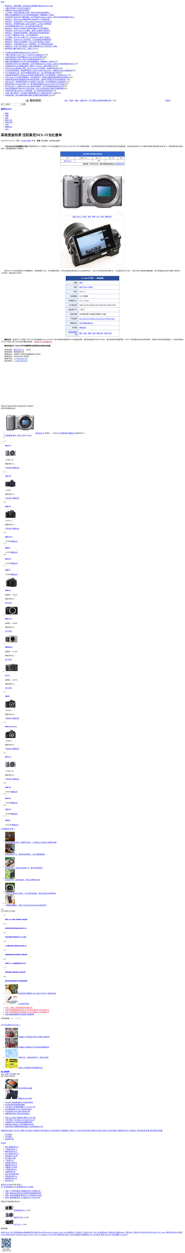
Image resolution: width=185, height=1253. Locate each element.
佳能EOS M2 (8, 618)
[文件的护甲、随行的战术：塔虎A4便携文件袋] (10, 878)
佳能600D (7, 547)
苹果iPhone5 (120, 1232)
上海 (6, 1074)
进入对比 (8, 603)
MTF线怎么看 (10, 1158)
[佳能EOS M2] (11, 615)
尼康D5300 (8, 590)
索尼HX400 (8, 558)
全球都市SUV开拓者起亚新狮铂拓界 (19, 1122)
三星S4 (85, 1232)
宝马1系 (80, 1130)
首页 (66, 100)
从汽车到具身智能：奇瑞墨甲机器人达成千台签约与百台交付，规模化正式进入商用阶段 (38, 70)
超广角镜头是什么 (12, 1154)
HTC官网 (14, 1232)
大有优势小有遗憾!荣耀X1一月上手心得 (20, 1107)
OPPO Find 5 (5, 1232)
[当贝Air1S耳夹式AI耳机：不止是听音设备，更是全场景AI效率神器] (10, 892)
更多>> (12, 829)
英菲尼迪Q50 (56, 1130)
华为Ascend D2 (47, 1232)
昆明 (7, 1197)
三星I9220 (136, 1232)
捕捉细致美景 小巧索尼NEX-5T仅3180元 (25, 1197)
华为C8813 (153, 1232)
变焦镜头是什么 (11, 1176)
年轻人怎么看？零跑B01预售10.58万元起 (20, 1118)
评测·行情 (9, 122)
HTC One (63, 1232)
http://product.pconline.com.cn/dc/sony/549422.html (97, 319)
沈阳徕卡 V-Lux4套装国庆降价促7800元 (15, 963)
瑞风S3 (115, 1130)
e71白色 (71, 1235)
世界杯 (167, 100)
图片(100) (8, 120)
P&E (55, 1235)
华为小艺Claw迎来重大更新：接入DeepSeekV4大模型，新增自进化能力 (32, 68)
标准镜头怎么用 (11, 1156)
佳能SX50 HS (8, 536)
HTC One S (34, 1235)
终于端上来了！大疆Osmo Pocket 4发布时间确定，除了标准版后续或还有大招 (34, 86)
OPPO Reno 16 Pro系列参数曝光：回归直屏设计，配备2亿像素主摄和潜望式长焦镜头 (37, 77)
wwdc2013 (124, 1235)
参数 (7, 115)
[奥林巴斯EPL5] (11, 643)
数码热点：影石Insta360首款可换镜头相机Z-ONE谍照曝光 (27, 28)
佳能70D (7, 696)
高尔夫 (126, 1130)
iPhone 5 (56, 1232)
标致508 (37, 1130)
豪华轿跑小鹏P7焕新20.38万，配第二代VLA (21, 48)
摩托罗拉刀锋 (63, 1235)
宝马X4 (17, 1130)
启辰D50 (94, 1130)
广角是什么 (9, 1160)
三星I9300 (111, 1232)
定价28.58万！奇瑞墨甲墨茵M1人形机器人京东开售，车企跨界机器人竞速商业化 (35, 82)
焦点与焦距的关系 (12, 1174)
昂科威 (142, 1130)
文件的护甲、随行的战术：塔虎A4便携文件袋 (22, 880)
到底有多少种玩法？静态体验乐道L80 (19, 1124)
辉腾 (155, 1130)
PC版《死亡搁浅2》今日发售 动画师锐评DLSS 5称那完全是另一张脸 (31, 93)
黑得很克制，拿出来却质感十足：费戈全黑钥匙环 (24, 868)
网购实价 (82, 328)
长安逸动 (132, 1130)
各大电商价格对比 (86, 323)
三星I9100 (128, 1232)
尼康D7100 (8, 787)
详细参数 (8, 435)
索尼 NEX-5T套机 (86, 287)
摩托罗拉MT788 (173, 1232)
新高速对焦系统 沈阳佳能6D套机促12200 (16, 928)
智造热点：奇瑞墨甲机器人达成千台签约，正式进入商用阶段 (28, 24)
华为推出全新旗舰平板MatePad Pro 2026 (20, 52)
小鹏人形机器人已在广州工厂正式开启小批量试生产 (25, 55)
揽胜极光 (65, 1130)
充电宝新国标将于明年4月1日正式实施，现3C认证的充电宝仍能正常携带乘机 (34, 88)
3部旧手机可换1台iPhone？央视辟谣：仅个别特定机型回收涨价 (29, 91)
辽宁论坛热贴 (6, 1025)
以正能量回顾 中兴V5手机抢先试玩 (18, 1109)
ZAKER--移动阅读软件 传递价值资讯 (19, 1102)
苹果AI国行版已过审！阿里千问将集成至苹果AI (23, 59)
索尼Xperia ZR (106, 1235)
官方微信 (8, 1137)
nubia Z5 (26, 1235)
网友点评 (99, 333)
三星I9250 (79, 1232)
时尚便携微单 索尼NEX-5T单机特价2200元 (26, 1195)
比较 (94, 333)
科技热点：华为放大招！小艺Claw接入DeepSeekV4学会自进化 (28, 21)
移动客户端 (9, 1139)
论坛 (7, 129)
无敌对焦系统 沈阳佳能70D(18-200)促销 (15, 937)
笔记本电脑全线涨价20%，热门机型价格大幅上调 (24, 26)
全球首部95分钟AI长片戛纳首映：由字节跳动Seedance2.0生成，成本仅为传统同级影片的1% (39, 17)
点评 (7, 124)
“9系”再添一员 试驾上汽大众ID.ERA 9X (20, 1120)
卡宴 (138, 1130)
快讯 (2, 2)
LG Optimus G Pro (44, 1235)
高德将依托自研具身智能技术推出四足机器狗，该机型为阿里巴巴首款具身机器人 (36, 79)
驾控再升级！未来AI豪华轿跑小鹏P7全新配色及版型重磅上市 (28, 95)
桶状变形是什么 (11, 1151)
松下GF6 (7, 675)
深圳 (14, 1074)
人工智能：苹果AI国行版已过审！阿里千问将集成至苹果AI (27, 12)
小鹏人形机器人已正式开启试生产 (18, 8)
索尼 (81, 283)
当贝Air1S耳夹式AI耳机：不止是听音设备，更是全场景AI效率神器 (30, 893)
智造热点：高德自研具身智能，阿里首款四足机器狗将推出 (27, 33)
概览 (7, 113)
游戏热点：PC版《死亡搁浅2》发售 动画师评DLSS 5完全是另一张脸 (31, 46)
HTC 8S (96, 1232)
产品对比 (8, 468)
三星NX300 (8, 476)
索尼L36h (37, 1232)
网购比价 (8, 127)
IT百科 (3, 1143)
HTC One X (162, 1232)
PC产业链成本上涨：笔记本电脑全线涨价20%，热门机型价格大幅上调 (31, 73)
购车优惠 (87, 1130)
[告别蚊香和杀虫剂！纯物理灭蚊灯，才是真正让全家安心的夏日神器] (10, 841)
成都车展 (4, 1130)
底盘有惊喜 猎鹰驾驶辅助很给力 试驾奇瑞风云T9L (24, 1127)
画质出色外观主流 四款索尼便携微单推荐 (25, 1193)
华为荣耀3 (116, 1235)
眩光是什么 (9, 1181)
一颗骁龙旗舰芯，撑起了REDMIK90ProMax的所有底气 (26, 905)
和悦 (151, 1130)
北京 (2, 1074)
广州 (10, 1074)
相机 (76, 100)
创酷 (22, 1130)
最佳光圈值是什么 (12, 1147)
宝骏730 (11, 1130)
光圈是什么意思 (11, 1167)
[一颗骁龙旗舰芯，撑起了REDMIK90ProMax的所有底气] (10, 904)
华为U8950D (10, 1235)
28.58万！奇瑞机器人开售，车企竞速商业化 (21, 35)
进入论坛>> (16, 1025)
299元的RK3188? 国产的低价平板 (17, 1111)
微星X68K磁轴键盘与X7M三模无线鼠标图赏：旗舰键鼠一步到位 (29, 15)
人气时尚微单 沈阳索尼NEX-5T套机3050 (25, 1191)
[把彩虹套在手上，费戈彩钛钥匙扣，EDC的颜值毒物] (10, 853)
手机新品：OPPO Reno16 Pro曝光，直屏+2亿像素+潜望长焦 (27, 30)
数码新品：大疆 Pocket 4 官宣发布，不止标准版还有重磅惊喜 (28, 39)
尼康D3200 (8, 506)
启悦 (110, 1130)
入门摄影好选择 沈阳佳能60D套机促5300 (16, 945)
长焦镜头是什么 (11, 1163)
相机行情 (83, 100)
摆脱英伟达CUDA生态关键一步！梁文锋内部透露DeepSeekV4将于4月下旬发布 (35, 84)
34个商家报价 (62, 433)
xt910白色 (96, 1235)
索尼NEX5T (6, 109)
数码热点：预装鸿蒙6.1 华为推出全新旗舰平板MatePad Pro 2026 (29, 6)
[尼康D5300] (11, 586)
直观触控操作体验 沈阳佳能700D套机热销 (16, 954)
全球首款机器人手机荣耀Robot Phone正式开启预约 (24, 57)
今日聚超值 (5, 829)
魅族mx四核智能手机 (26, 1232)
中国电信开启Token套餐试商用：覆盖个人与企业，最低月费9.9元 (29, 66)
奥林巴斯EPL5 (9, 647)
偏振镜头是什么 (11, 1165)
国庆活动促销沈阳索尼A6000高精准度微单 (16, 980)
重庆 (7, 1195)
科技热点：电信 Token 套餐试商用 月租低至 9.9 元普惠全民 (27, 19)
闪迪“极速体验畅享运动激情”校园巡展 (19, 1014)
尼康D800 (7, 820)
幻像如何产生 (10, 1172)
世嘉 (147, 1130)
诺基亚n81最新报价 (82, 1235)
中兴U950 (19, 1235)
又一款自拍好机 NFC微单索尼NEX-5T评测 (17, 1187)
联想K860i (103, 1232)
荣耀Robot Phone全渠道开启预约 (17, 10)
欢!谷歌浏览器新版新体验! (15, 1105)
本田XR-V (73, 1130)
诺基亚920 (71, 1232)
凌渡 (99, 1130)
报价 (7, 118)
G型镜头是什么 (11, 1169)
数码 (71, 100)
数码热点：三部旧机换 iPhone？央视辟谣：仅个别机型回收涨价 (29, 44)
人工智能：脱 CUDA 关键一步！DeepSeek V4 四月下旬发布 (27, 37)
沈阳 (7, 1191)
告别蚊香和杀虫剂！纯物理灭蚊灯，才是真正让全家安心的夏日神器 (31, 842)
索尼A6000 (8, 798)
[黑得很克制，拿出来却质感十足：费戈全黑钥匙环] (10, 866)
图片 (81, 333)
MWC (91, 1232)
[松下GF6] (11, 671)
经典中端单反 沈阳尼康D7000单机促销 (15, 972)
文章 (18, 435)
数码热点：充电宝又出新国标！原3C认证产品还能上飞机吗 (27, 42)
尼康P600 (7, 569)
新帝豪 (160, 1130)
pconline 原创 (26, 141)
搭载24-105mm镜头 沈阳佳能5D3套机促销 (16, 919)
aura (91, 1235)
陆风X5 (31, 1130)
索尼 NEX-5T (67, 161)
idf (53, 1235)
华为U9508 (145, 1232)
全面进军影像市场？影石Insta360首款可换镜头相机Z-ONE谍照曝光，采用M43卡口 (36, 75)
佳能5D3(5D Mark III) (11, 726)
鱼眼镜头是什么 (11, 1178)
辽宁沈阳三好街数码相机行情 (100, 100)
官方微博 (8, 1134)
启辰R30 (105, 1130)
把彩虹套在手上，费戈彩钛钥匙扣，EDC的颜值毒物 (25, 854)
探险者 (120, 1130)
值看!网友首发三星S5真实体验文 (17, 1114)
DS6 (26, 1130)
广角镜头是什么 (11, 1149)
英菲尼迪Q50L (45, 1130)
